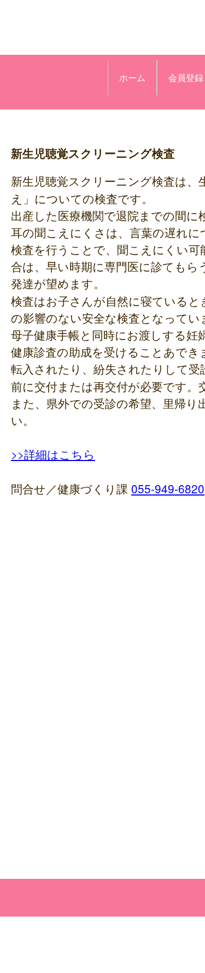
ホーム (132, 77)
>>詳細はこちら (53, 454)
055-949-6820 (167, 488)
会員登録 (185, 77)
